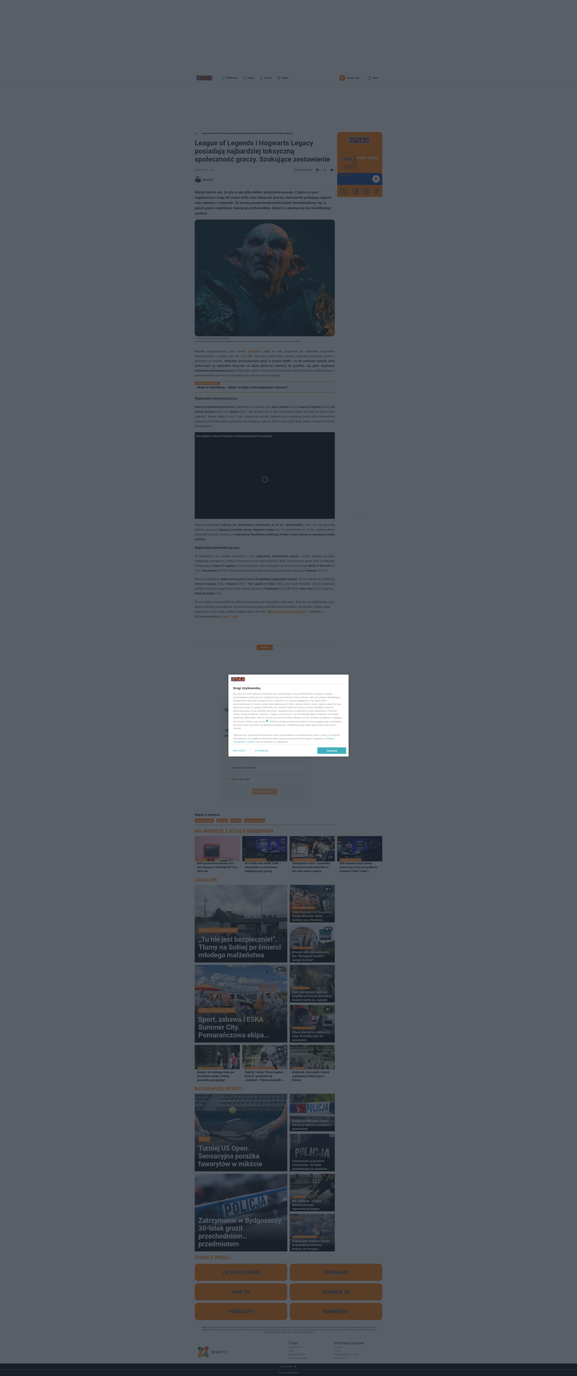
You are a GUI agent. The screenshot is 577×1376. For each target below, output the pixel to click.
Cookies (251, 742)
